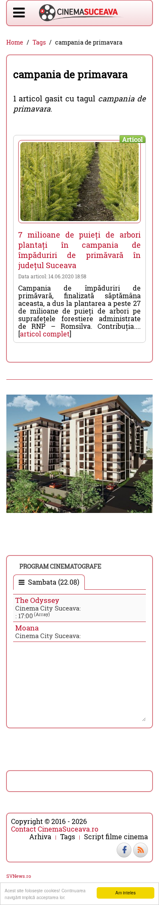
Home (14, 42)
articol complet (45, 333)
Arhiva (40, 837)
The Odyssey (37, 600)
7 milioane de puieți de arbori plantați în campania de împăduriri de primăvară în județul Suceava (79, 250)
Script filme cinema (116, 837)
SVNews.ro (18, 876)
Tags (39, 42)
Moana (27, 628)
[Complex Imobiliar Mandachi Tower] (79, 452)
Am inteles (125, 892)
